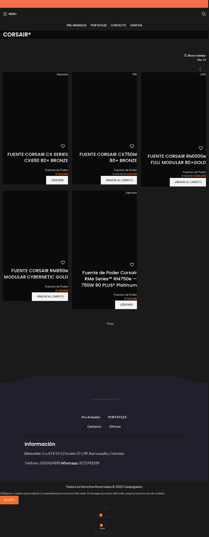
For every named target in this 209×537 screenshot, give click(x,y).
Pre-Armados (90, 417)
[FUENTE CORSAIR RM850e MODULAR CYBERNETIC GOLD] (35, 223)
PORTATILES (117, 417)
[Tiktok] (157, 447)
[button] (119, 180)
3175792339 (80, 463)
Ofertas (115, 426)
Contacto (94, 426)
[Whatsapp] (179, 447)
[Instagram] (168, 447)
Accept (9, 499)
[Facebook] (146, 447)
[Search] (204, 14)
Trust (110, 323)
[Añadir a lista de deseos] (63, 146)
